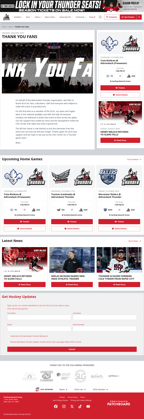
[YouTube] (88, 406)
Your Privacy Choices (60, 400)
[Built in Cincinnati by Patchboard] (119, 402)
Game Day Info (65, 17)
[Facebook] (56, 406)
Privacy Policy (73, 397)
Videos (37, 17)
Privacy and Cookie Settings (81, 400)
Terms (82, 397)
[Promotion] (72, 6)
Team (28, 17)
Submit (72, 349)
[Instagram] (64, 406)
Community (80, 17)
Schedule (17, 17)
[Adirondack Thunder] (6, 17)
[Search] (100, 17)
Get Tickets (129, 17)
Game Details (122, 95)
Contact (62, 397)
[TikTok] (80, 406)
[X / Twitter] (72, 406)
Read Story (121, 140)
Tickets (121, 88)
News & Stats (50, 17)
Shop (91, 17)
